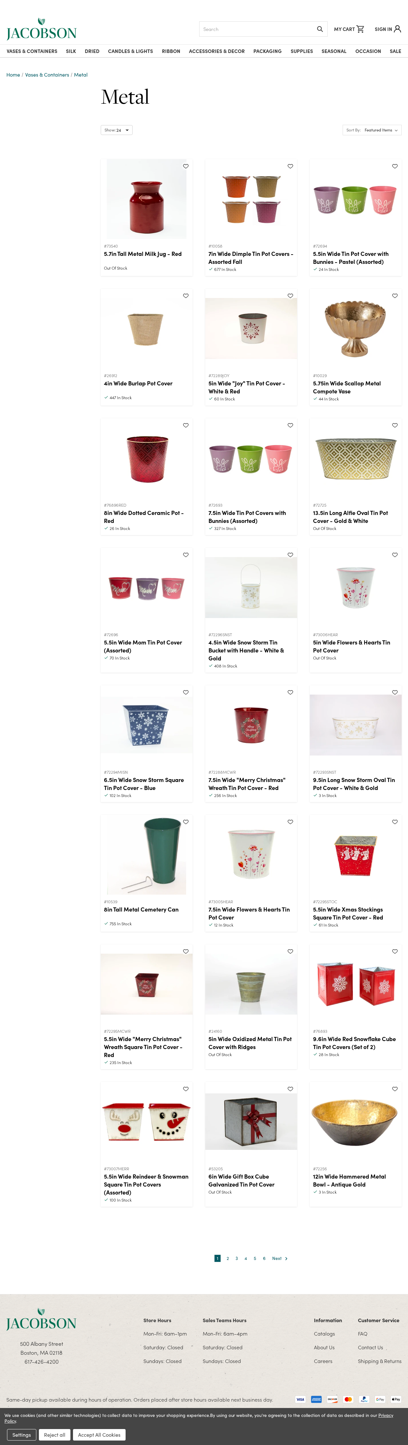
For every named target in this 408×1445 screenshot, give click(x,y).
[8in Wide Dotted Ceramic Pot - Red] (147, 458)
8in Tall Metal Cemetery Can (141, 909)
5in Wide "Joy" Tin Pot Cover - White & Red (246, 387)
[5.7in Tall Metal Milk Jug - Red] (147, 199)
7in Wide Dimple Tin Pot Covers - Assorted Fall (251, 257)
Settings (21, 1434)
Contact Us (370, 1347)
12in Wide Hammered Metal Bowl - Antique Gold (349, 1180)
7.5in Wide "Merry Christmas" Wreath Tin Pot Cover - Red (247, 784)
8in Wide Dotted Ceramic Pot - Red (144, 517)
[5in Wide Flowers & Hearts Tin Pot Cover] (356, 588)
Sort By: (353, 130)
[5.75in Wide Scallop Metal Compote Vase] (356, 329)
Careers (323, 1360)
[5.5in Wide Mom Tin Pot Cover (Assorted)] (147, 588)
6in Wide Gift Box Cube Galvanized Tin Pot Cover (241, 1180)
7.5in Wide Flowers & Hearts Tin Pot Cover (249, 913)
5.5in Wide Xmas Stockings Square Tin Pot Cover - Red (348, 913)
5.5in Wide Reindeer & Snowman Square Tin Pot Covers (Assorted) (146, 1184)
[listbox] (382, 130)
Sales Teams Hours (224, 1319)
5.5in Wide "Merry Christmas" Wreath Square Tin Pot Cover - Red (143, 1047)
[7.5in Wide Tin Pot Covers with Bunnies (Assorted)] (251, 458)
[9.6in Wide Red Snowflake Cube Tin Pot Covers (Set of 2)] (356, 984)
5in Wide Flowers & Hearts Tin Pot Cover (351, 646)
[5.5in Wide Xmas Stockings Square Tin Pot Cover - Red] (356, 855)
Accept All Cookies (99, 1434)
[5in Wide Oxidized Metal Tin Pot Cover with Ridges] (251, 984)
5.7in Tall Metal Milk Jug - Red (143, 253)
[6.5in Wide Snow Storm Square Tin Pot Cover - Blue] (147, 725)
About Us (324, 1347)
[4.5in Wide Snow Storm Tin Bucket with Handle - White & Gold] (251, 588)
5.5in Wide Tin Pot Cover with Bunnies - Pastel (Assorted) (351, 257)
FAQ (363, 1333)
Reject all (54, 1434)
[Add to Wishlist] (186, 166)
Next (277, 1258)
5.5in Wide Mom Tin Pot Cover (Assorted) (143, 646)
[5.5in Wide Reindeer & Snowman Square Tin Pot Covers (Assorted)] (147, 1122)
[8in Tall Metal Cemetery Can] (147, 855)
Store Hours (157, 1319)
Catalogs (324, 1333)
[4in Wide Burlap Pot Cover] (147, 329)
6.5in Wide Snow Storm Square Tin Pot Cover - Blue (144, 784)
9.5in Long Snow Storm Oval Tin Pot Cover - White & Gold (354, 784)
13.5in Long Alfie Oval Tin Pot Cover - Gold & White (350, 517)
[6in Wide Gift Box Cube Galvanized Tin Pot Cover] (251, 1122)
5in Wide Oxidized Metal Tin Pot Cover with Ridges (250, 1043)
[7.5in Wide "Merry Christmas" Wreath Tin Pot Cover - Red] (251, 725)
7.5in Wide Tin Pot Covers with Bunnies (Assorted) (247, 517)
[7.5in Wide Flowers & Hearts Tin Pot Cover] (251, 855)
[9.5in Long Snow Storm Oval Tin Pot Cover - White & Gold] (356, 725)
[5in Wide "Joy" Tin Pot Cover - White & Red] (251, 329)
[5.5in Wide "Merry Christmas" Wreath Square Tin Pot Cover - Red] (147, 984)
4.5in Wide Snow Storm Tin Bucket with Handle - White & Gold (246, 650)
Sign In (383, 29)
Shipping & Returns (380, 1360)
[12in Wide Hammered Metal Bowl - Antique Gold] (356, 1122)
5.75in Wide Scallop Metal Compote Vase (347, 387)
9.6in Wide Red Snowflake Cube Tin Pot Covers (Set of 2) (354, 1043)
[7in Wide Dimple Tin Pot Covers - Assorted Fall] (251, 199)
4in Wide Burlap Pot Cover (138, 383)
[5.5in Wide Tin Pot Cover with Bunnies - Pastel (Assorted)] (356, 199)
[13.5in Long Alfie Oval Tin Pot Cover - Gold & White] (356, 458)
